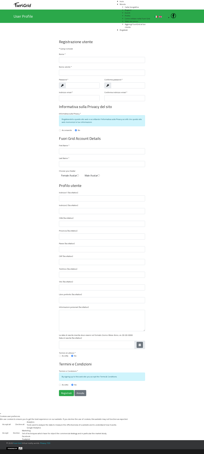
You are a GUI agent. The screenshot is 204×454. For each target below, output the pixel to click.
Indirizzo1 (63, 192)
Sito (60, 281)
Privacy (43, 443)
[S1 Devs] (104, 448)
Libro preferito (65, 294)
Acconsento (67, 130)
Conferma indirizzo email (115, 92)
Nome (62, 54)
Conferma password (113, 79)
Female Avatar (69, 175)
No (79, 130)
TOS (48, 443)
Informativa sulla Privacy (69, 113)
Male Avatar (91, 175)
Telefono (63, 269)
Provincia (63, 230)
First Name (64, 145)
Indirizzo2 (63, 205)
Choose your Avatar (67, 171)
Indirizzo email (66, 92)
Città (61, 218)
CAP (60, 256)
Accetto (65, 384)
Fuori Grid (17, 443)
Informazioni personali (68, 307)
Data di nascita (65, 338)
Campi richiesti (66, 48)
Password (63, 79)
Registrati (66, 393)
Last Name (64, 158)
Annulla (80, 393)
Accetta (65, 355)
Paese (61, 243)
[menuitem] (123, 4)
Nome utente (65, 67)
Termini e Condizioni (68, 371)
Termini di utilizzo (67, 353)
